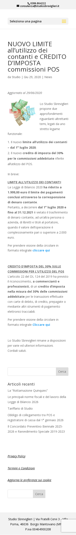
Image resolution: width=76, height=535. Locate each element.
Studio (16, 77)
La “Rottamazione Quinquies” (28, 390)
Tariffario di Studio (20, 408)
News (48, 77)
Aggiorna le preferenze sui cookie (29, 480)
